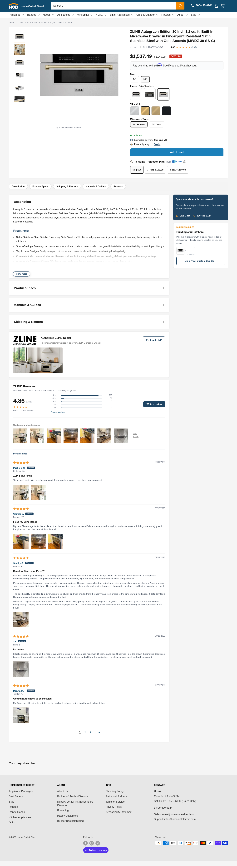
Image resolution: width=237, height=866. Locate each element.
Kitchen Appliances (20, 817)
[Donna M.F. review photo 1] (21, 715)
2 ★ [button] (54, 404)
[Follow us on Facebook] (85, 843)
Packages (14, 14)
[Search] (180, 6)
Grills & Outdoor (145, 14)
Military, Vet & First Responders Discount (75, 803)
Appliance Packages (21, 791)
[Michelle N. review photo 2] (38, 492)
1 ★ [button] (54, 407)
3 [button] (90, 732)
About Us (62, 791)
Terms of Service (115, 801)
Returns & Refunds (116, 796)
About (180, 14)
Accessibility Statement (119, 812)
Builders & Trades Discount (73, 796)
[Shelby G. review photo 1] (21, 620)
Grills (12, 822)
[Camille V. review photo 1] (21, 541)
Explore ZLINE (154, 340)
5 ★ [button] (54, 395)
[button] (95, 732)
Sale (193, 14)
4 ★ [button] (54, 398)
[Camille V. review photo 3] (56, 541)
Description (18, 186)
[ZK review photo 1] (21, 669)
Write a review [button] (154, 404)
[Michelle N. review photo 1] (21, 492)
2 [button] (85, 732)
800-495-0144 (204, 216)
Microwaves (32, 22)
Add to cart (177, 152)
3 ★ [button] (54, 401)
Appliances (63, 14)
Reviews (118, 186)
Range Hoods (17, 812)
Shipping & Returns (67, 186)
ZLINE (21, 22)
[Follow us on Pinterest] (97, 843)
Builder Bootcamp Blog (70, 821)
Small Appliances (120, 14)
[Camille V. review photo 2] (38, 541)
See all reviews (58, 412)
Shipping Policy (115, 791)
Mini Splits (83, 14)
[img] (21, 462)
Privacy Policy (114, 807)
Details (157, 144)
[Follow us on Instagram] (91, 843)
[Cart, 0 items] (224, 5)
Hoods (46, 14)
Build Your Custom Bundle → (201, 261)
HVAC (99, 14)
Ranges (31, 14)
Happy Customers (67, 815)
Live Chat (185, 216)
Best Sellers (16, 796)
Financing (63, 810)
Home (11, 22)
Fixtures (166, 14)
